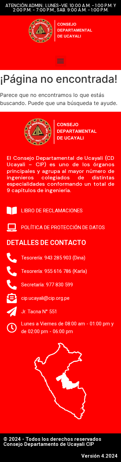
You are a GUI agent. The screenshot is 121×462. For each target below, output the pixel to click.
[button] (60, 61)
